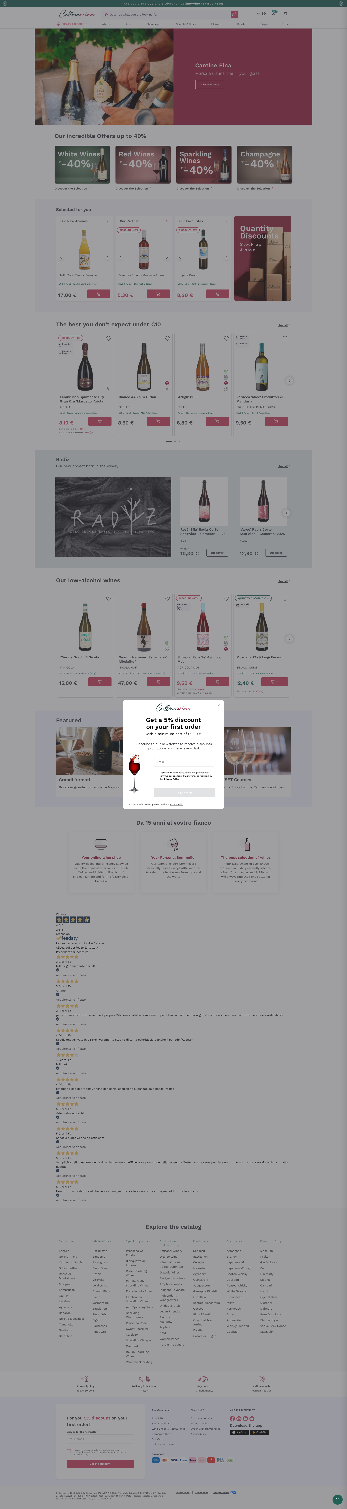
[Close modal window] (219, 705)
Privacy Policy (177, 804)
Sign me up (185, 792)
